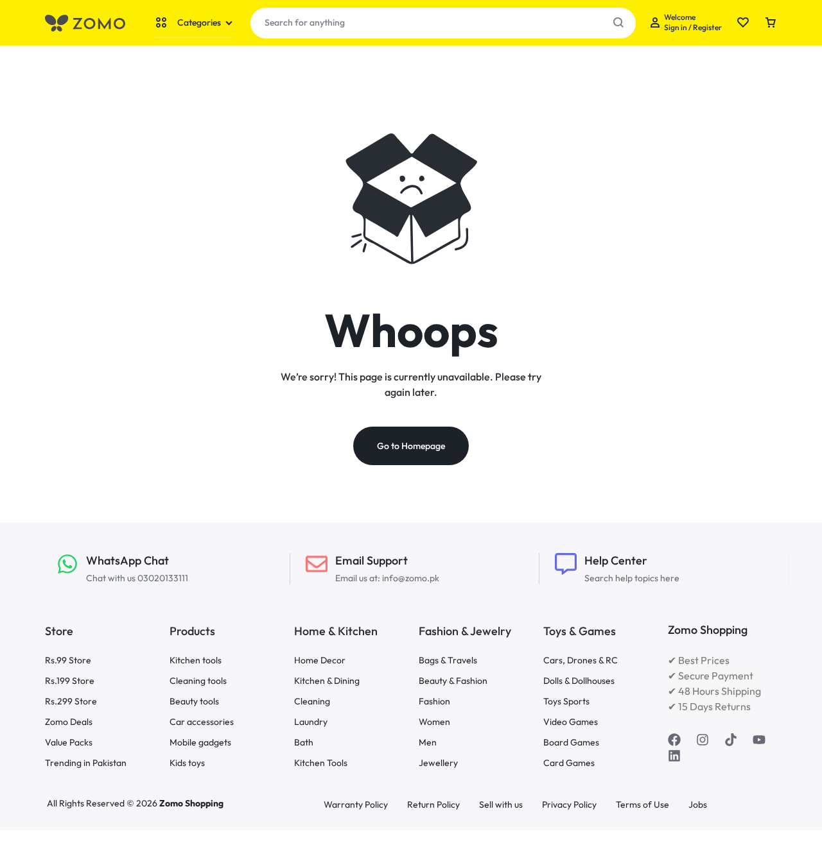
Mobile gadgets (200, 742)
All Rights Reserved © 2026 (103, 803)
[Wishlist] (743, 23)
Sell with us (501, 804)
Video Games (570, 722)
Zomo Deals (68, 722)
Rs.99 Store (68, 660)
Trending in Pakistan (86, 763)
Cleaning (312, 701)
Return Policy (433, 804)
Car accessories (202, 722)
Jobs (697, 804)
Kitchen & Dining (327, 681)
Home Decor (319, 660)
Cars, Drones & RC (580, 660)
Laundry (311, 722)
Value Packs (68, 742)
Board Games (571, 742)
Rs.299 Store (71, 701)
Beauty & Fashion (453, 681)
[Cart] (770, 23)
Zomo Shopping (191, 803)
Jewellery (438, 763)
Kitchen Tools (320, 763)
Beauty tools (194, 701)
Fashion (434, 701)
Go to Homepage (411, 446)
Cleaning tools (198, 681)
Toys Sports (566, 701)
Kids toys (187, 763)
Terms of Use (642, 804)
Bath (303, 742)
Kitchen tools (196, 660)
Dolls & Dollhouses (579, 681)
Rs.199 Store (69, 681)
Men (428, 742)
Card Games (569, 763)
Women (434, 722)
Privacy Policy (569, 804)
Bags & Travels (448, 660)
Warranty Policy (356, 804)
